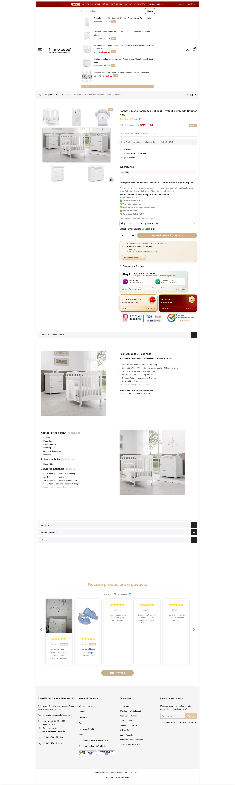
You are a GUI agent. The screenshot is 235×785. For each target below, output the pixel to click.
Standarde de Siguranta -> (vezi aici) (135, 394)
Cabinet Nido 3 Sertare (132, 381)
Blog (81, 723)
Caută (150, 11)
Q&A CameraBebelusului (130, 711)
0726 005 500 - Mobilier (52, 737)
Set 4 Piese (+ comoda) (53, 477)
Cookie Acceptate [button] (127, 735)
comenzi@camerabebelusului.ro (56, 715)
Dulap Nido (48, 464)
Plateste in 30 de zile (128, 725)
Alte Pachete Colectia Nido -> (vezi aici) (136, 390)
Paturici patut (49, 447)
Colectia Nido (60, 95)
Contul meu (124, 706)
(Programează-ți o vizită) (53, 731)
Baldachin (47, 441)
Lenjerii (46, 438)
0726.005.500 (134, 773)
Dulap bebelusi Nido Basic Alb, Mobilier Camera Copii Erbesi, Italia (122, 18)
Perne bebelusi (49, 444)
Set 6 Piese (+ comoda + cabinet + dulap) (61, 484)
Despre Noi (83, 717)
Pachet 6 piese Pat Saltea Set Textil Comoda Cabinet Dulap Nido (121, 73)
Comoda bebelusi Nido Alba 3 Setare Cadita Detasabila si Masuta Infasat (122, 33)
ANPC (81, 735)
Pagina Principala (45, 95)
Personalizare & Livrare (133, 266)
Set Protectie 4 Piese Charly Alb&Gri (137, 374)
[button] (126, 119)
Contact (82, 711)
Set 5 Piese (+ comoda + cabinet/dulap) (60, 480)
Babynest (47, 454)
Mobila (132, 158)
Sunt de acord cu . (180, 722)
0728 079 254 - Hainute (52, 743)
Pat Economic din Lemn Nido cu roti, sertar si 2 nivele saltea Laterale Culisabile (123, 47)
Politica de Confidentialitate (131, 740)
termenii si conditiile (187, 722)
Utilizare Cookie (126, 730)
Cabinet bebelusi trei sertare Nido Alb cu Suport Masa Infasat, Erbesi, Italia (123, 60)
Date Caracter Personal (130, 744)
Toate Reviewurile (117, 673)
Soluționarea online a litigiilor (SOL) (94, 740)
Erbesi (128, 149)
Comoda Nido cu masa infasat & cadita (139, 378)
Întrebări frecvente (87, 706)
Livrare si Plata (126, 720)
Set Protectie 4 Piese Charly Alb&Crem (138, 371)
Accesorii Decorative (52, 451)
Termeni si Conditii (87, 729)
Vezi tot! (85, 86)
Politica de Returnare (129, 716)
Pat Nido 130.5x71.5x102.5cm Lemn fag (139, 364)
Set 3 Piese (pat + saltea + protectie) (59, 474)
